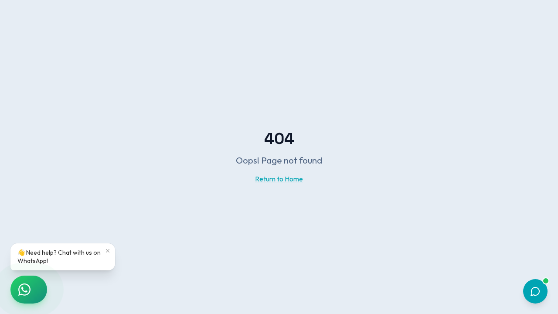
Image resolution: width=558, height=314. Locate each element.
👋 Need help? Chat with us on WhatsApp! (59, 257)
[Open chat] (535, 291)
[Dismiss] (107, 251)
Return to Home (279, 178)
